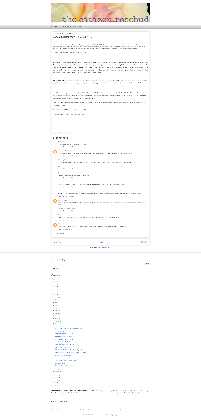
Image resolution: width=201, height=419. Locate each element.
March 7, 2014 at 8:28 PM (65, 187)
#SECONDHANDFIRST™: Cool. (64, 339)
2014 (54, 297)
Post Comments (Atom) (104, 247)
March (57, 324)
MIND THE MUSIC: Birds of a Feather (65, 334)
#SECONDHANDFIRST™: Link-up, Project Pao (68, 328)
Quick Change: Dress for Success (64, 336)
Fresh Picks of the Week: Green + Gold (65, 342)
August (57, 310)
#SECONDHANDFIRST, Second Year (65, 360)
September (58, 308)
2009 (54, 386)
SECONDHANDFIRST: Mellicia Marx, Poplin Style (69, 350)
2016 (54, 292)
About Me (84, 98)
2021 (54, 282)
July (56, 313)
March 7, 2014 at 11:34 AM (66, 169)
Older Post (144, 242)
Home (101, 242)
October (57, 305)
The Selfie (57, 358)
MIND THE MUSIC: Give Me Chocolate (66, 344)
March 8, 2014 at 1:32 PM (65, 211)
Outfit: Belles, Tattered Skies (63, 347)
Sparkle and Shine (60, 363)
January (57, 372)
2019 (54, 287)
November (58, 302)
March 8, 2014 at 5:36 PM (65, 220)
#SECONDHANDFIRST (64, 133)
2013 (54, 375)
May (56, 318)
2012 (54, 378)
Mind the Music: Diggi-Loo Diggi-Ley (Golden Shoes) (70, 352)
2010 (54, 383)
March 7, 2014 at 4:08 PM (65, 178)
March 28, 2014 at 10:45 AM (66, 229)
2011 (54, 380)
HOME (55, 26)
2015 (54, 295)
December (58, 300)
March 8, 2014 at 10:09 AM (66, 196)
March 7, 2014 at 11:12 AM (66, 156)
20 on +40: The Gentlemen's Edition (65, 366)
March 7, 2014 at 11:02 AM (66, 147)
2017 (54, 290)
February (57, 369)
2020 (54, 284)
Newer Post (57, 242)
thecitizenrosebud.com (65, 410)
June (56, 316)
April (56, 321)
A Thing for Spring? (60, 331)
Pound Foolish (59, 326)
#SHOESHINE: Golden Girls (63, 355)
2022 (54, 279)
